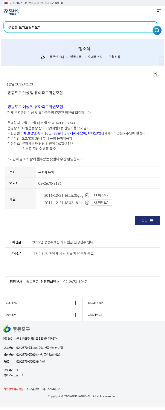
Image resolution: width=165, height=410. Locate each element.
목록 (145, 220)
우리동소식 (95, 57)
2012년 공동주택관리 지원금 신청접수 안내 (62, 241)
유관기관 (10, 315)
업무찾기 (8, 370)
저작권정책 (33, 389)
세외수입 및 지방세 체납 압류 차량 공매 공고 (62, 253)
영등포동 (76, 57)
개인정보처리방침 (13, 389)
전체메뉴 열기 (159, 11)
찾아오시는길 (10, 375)
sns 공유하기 (156, 74)
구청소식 (114, 57)
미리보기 (103, 195)
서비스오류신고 (51, 389)
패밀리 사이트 (96, 303)
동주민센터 (56, 57)
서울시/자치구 (96, 315)
